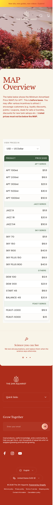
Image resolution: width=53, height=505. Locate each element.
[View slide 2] (26, 357)
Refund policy (13, 492)
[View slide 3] (30, 357)
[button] (47, 63)
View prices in (11, 142)
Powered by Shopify (36, 488)
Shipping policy (11, 496)
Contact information (24, 496)
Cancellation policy (39, 496)
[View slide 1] (23, 357)
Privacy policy (24, 492)
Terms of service (36, 492)
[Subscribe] (42, 430)
